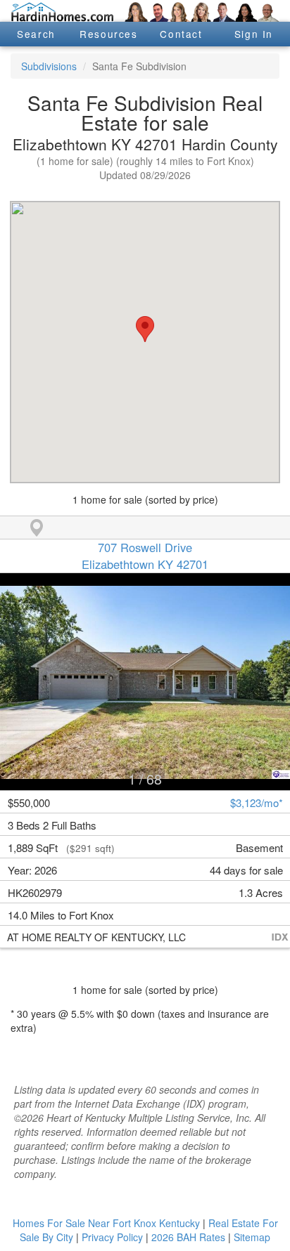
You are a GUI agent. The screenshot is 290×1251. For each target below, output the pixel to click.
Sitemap (252, 1237)
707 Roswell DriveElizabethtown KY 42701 (145, 555)
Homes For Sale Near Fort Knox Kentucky (106, 1223)
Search (36, 34)
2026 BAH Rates (188, 1237)
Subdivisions (49, 66)
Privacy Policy (112, 1237)
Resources (108, 34)
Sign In (253, 34)
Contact (181, 34)
